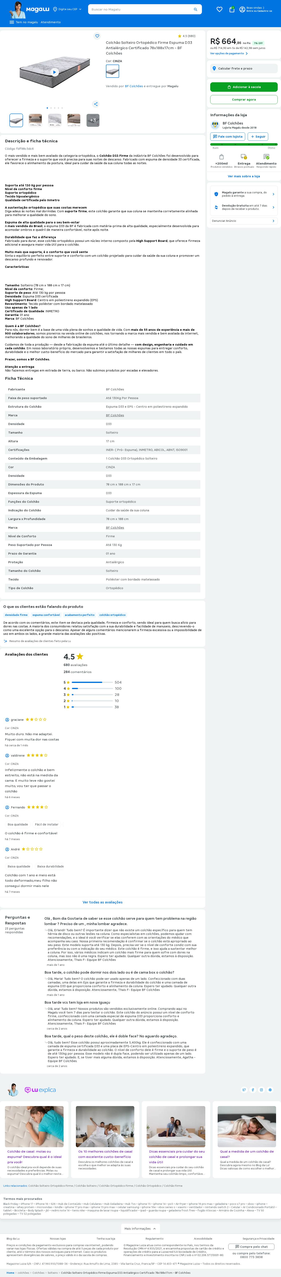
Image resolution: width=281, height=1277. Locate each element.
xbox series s (166, 1207)
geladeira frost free (182, 1210)
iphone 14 (159, 1204)
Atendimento (51, 22)
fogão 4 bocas (206, 1210)
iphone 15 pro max (103, 1207)
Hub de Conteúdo (69, 1204)
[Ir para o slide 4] (58, 108)
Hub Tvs (130, 1204)
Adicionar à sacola (247, 87)
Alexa (250, 1210)
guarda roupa (157, 1210)
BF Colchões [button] (134, 86)
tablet (7, 1210)
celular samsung (128, 1207)
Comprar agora (244, 99)
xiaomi (182, 1207)
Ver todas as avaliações (103, 902)
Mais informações (137, 1228)
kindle (59, 1207)
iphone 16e (149, 1207)
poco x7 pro (237, 1204)
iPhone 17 (27, 1204)
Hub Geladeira (113, 1204)
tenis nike (78, 1210)
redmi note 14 (60, 1210)
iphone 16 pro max (200, 1204)
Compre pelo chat (254, 1246)
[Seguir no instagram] (261, 1090)
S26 (53, 1204)
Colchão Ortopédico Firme (116, 1185)
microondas (44, 1207)
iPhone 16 (42, 1204)
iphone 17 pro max (77, 1207)
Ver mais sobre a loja (244, 176)
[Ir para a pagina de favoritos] (219, 9)
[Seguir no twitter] (244, 1090)
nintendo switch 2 (217, 1207)
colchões (23, 1272)
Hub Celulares (93, 1204)
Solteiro (53, 1272)
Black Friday (10, 1204)
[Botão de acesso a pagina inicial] (29, 9)
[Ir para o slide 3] (54, 108)
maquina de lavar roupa (102, 1210)
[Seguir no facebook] (252, 1090)
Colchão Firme (173, 1185)
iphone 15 (144, 1204)
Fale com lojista (230, 136)
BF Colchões (115, 415)
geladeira (221, 1204)
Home (10, 1272)
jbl (47, 1210)
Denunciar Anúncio (224, 220)
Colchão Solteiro (86, 1185)
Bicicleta (19, 1210)
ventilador (195, 1207)
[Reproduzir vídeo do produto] (54, 72)
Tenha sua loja (105, 1238)
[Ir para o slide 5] (62, 108)
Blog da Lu (13, 1238)
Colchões (38, 1272)
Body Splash (35, 1210)
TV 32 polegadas (30, 1213)
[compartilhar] (95, 104)
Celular (235, 1207)
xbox (251, 1204)
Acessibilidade (203, 1238)
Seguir (260, 136)
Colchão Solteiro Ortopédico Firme (50, 1185)
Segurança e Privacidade (258, 1238)
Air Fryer (181, 1204)
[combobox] (145, 9)
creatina (8, 1207)
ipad (143, 1210)
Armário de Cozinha (231, 1210)
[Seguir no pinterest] (270, 1090)
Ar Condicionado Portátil (259, 1207)
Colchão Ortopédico (148, 1185)
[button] (195, 9)
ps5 (170, 1204)
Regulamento (155, 1238)
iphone (261, 1204)
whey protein (25, 1207)
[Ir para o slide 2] (51, 108)
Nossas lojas (58, 1238)
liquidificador (129, 1210)
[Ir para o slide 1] (47, 108)
